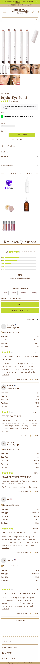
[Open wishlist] (29, 12)
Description (19, 152)
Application (19, 156)
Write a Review (25, 311)
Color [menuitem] (5, 293)
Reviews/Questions (7, 165)
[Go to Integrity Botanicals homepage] (20, 12)
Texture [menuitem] (13, 293)
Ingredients (19, 161)
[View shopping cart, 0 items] (37, 12)
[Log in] (32, 12)
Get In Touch (8, 659)
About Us (6, 642)
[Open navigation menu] (4, 12)
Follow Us (7, 653)
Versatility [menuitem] (34, 293)
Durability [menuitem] (23, 293)
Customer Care (9, 647)
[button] (9, 101)
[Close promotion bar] (37, 1)
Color (3, 123)
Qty (2, 131)
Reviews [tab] (6, 299)
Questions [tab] (17, 299)
